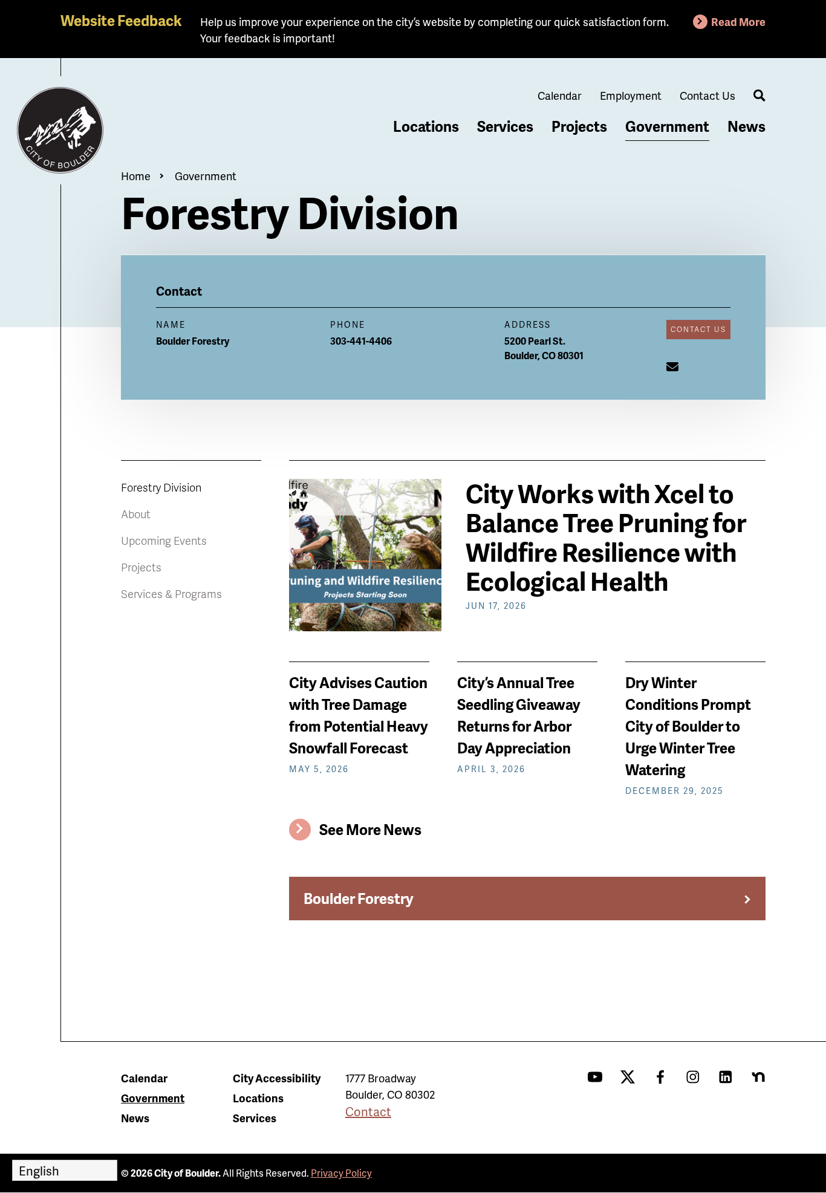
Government (667, 126)
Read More (738, 21)
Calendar (560, 95)
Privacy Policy (341, 1173)
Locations (426, 126)
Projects (579, 126)
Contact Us (707, 95)
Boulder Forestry (359, 898)
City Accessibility (276, 1077)
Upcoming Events (164, 540)
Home (136, 175)
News (746, 126)
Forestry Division (161, 487)
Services (505, 126)
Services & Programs (171, 593)
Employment (631, 95)
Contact (368, 1111)
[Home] (60, 130)
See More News (370, 829)
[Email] (672, 366)
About (136, 513)
